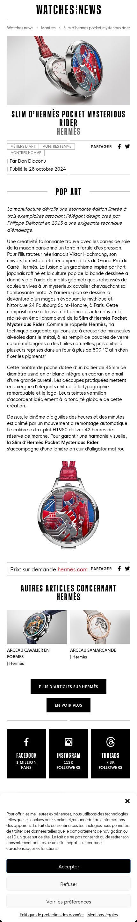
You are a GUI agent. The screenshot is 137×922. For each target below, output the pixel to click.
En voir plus (68, 705)
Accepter (68, 866)
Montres (48, 27)
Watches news (20, 27)
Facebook (119, 146)
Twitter (127, 146)
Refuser (68, 883)
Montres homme (26, 152)
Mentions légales (102, 914)
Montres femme (56, 146)
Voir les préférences (68, 901)
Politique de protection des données (52, 914)
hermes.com (73, 569)
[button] (127, 801)
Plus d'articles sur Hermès (68, 686)
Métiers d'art (23, 146)
